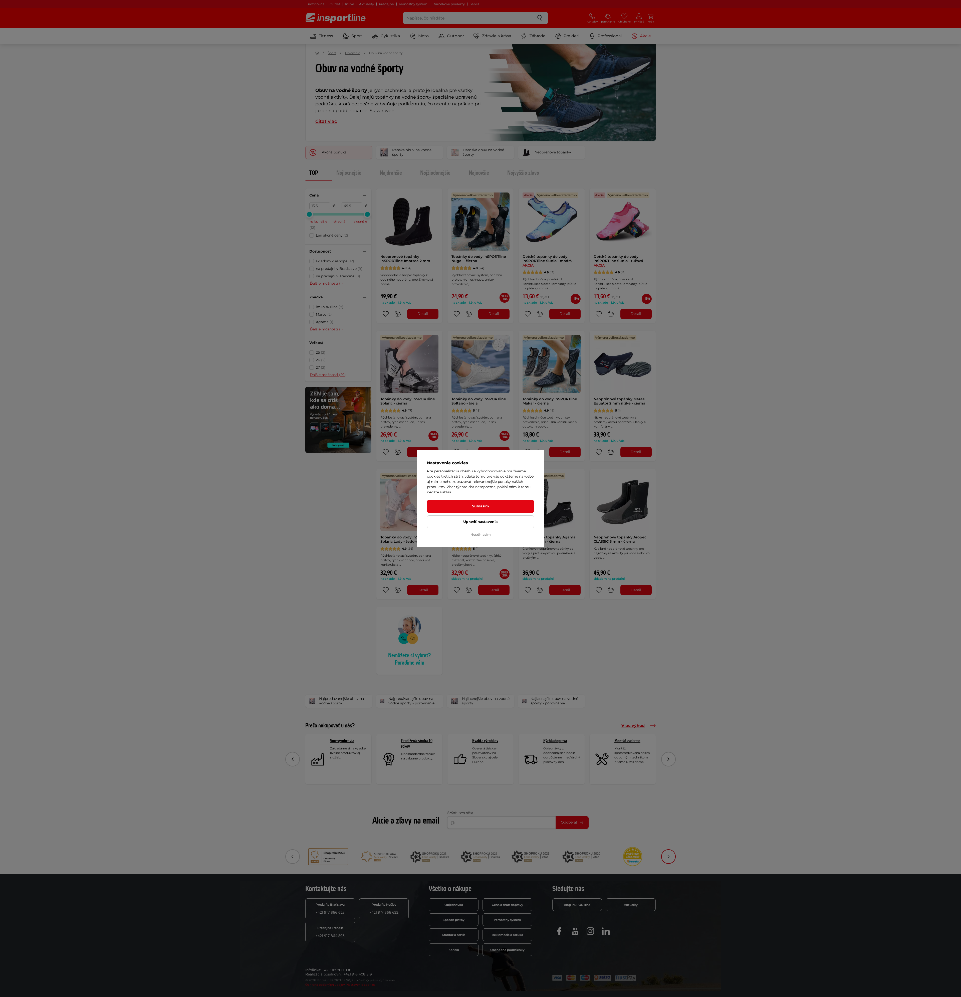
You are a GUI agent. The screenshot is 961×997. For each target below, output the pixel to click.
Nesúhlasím (480, 534)
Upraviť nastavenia (480, 521)
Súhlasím (480, 506)
